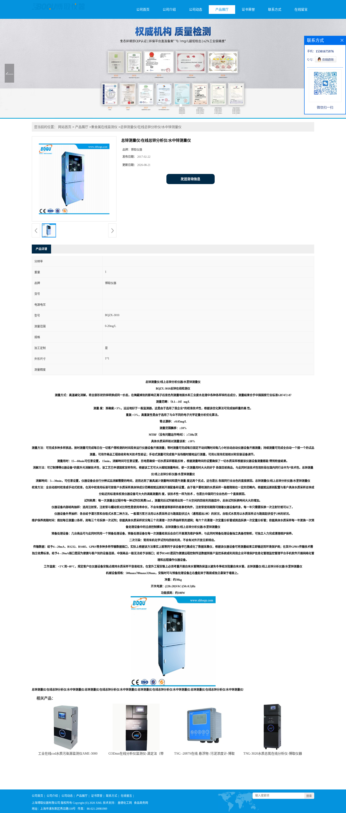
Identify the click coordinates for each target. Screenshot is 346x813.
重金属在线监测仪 (104, 127)
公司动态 (195, 9)
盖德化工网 (125, 803)
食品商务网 (141, 803)
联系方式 (274, 9)
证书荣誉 (248, 9)
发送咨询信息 (190, 179)
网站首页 (64, 127)
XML (99, 803)
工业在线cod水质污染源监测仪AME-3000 (67, 753)
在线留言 (301, 9)
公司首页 (142, 9)
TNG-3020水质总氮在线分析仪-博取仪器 (272, 753)
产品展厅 (222, 9)
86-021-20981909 (97, 808)
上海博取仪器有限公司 (46, 803)
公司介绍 (169, 9)
